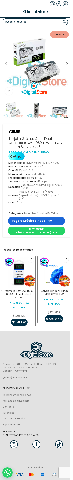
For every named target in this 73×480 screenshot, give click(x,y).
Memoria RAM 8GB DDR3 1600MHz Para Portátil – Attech (19, 294)
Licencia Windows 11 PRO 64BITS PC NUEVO (54, 292)
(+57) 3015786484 (16, 377)
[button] (6, 63)
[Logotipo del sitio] (35, 11)
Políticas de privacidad (16, 401)
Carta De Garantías (14, 418)
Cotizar (16, 156)
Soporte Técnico (12, 424)
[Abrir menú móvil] (4, 12)
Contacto (8, 406)
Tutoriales (8, 412)
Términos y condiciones (17, 395)
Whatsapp (36, 230)
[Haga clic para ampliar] (9, 91)
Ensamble (30, 213)
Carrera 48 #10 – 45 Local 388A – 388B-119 (29, 364)
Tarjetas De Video (47, 213)
